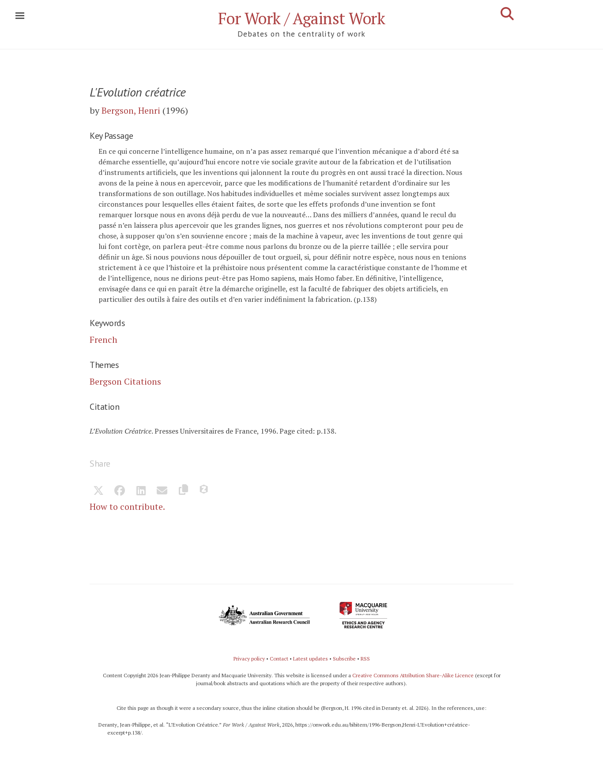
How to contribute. (127, 506)
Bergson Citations (125, 381)
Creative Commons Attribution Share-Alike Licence (413, 675)
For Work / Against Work (301, 18)
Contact (279, 658)
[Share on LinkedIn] (141, 491)
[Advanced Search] (507, 13)
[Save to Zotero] (204, 491)
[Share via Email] (162, 491)
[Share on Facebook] (119, 491)
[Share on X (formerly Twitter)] (98, 491)
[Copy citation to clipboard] (183, 491)
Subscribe (344, 658)
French (103, 339)
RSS (365, 658)
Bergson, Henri (131, 110)
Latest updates (310, 658)
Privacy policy (249, 658)
